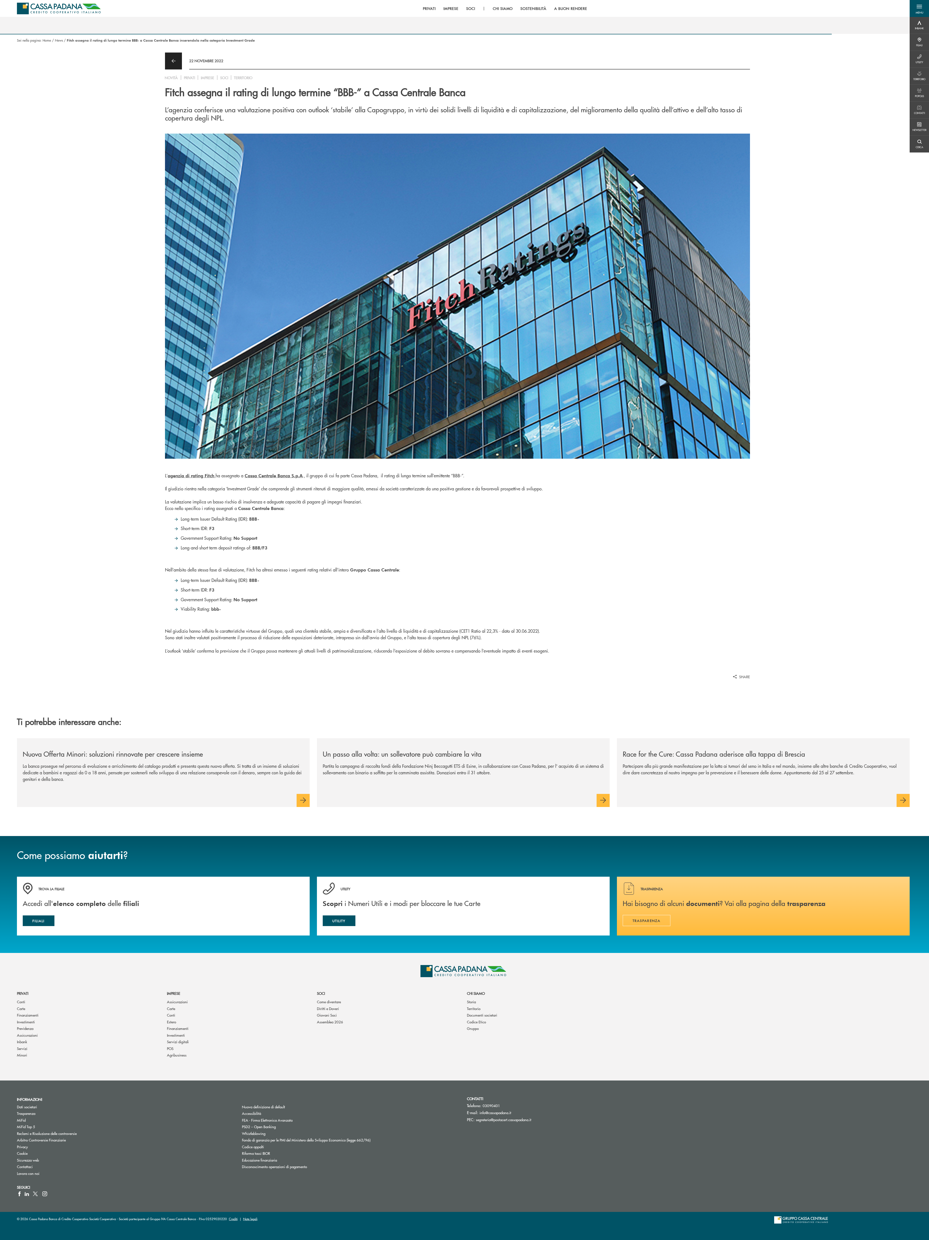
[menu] (505, 8)
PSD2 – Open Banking (277, 1126)
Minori (22, 1054)
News (59, 40)
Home (47, 40)
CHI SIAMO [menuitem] (503, 8)
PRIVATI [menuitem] (429, 8)
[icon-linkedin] (26, 1193)
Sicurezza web (28, 1160)
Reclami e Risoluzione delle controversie (47, 1133)
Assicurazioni (27, 1035)
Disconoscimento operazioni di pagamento (274, 1166)
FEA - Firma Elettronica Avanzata (267, 1120)
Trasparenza (26, 1113)
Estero (171, 1021)
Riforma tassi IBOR (274, 1153)
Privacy (22, 1146)
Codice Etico (476, 1021)
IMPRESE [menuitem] (450, 8)
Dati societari (27, 1106)
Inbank (22, 1041)
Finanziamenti (27, 1015)
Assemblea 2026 (330, 1021)
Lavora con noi (28, 1173)
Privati (22, 993)
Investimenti (26, 1021)
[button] (919, 8)
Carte (21, 1008)
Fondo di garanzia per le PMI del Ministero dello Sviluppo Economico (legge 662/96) (324, 1139)
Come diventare (329, 1001)
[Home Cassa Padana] (59, 8)
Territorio (473, 1008)
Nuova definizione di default (263, 1106)
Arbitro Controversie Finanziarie (59, 1139)
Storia (471, 1001)
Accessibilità (251, 1113)
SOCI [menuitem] (470, 8)
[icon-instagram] (44, 1193)
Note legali (250, 1219)
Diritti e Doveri (328, 1008)
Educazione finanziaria (259, 1160)
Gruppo (473, 1028)
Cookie (22, 1153)
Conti (21, 1001)
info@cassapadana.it (495, 1112)
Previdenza (25, 1028)
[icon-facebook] (19, 1193)
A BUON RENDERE (570, 8)
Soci (321, 993)
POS (170, 1048)
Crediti (233, 1219)
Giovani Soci (327, 1015)
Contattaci (25, 1166)
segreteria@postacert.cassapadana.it (503, 1119)
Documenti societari (482, 1015)
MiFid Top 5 (26, 1126)
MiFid (21, 1120)
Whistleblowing (253, 1133)
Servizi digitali (178, 1041)
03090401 (491, 1105)
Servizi (22, 1048)
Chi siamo (476, 993)
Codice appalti (253, 1146)
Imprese (173, 993)
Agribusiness (177, 1054)
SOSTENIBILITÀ (533, 8)
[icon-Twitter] (36, 1193)
